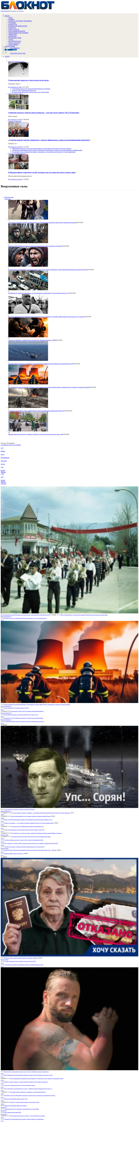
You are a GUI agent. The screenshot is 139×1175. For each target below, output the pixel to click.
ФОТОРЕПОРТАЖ (14, 41)
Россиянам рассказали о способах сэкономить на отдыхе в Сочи (21, 714)
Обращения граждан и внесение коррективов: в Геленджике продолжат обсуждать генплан (41, 148)
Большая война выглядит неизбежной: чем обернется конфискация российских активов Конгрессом (40, 363)
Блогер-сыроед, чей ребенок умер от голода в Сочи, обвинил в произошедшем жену (26, 1071)
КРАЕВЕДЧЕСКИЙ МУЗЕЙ (17, 26)
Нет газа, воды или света (16, 61)
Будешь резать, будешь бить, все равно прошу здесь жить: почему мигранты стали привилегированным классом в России (47, 269)
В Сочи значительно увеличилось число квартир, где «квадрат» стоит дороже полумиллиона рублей (36, 1078)
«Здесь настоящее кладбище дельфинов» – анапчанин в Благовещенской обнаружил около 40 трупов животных (40, 813)
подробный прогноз (7, 445)
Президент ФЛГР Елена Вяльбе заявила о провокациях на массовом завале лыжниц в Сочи (28, 819)
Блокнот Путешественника (17, 153)
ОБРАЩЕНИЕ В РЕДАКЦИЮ (18, 33)
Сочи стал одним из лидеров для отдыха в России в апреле (19, 1085)
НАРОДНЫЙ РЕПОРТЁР (16, 31)
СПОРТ (10, 39)
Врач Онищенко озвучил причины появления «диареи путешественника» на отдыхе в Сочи (28, 1075)
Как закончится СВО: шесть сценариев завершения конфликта (27, 711)
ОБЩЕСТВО (12, 34)
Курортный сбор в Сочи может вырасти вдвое (16, 708)
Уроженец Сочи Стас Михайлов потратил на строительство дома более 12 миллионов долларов (29, 1095)
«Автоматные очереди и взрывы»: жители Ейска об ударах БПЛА (21, 1109)
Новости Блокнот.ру (6, 616)
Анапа (2, 814)
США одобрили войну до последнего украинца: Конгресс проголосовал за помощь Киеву (84, 615)
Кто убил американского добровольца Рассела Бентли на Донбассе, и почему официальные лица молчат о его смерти (46, 316)
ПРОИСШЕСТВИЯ (14, 38)
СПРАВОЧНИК (10, 46)
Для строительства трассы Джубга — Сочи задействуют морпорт (27, 1115)
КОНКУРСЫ (12, 24)
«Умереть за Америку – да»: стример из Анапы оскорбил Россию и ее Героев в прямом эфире (29, 823)
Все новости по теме (15, 87)
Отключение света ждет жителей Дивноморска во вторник (31, 89)
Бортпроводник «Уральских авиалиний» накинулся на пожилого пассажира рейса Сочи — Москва (30, 850)
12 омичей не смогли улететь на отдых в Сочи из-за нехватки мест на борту (24, 721)
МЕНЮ (7, 16)
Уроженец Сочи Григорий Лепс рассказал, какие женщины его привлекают (24, 1119)
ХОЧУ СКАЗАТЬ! (14, 43)
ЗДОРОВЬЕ (12, 22)
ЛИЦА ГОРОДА (13, 29)
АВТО (10, 17)
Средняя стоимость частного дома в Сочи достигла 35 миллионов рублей (23, 840)
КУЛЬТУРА (12, 28)
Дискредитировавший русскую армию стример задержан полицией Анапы (30, 816)
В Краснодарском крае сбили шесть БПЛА (15, 1105)
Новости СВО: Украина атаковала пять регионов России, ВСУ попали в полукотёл (35, 246)
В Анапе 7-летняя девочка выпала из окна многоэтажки (24, 1102)
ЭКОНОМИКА (13, 44)
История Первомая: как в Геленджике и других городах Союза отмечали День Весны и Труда (25, 615)
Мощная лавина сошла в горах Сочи (13, 853)
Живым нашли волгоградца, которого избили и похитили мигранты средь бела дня (35, 434)
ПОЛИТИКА (12, 36)
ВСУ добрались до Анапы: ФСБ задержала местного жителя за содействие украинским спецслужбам (31, 843)
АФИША (11, 19)
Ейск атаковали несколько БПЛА (12, 1112)
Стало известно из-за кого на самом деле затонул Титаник (19, 809)
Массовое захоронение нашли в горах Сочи (15, 1099)
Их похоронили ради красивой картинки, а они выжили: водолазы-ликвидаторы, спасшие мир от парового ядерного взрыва (48, 387)
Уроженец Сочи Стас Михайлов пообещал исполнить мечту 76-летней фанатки (25, 618)
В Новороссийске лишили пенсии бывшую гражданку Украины (21, 958)
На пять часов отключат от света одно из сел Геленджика (30, 92)
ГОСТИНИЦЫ (15, 48)
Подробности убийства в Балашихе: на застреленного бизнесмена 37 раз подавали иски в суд (38, 293)
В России (8, 199)
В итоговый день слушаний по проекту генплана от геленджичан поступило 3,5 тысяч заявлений (43, 152)
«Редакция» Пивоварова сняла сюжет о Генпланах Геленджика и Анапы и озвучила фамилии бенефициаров (47, 150)
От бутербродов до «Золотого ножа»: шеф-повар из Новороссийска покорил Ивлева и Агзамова (36, 833)
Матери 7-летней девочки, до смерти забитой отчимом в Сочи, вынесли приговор (26, 1082)
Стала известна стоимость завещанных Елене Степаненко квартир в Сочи (23, 964)
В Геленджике (9, 197)
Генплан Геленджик (14, 121)
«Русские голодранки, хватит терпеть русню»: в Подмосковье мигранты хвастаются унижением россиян (42, 222)
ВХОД (7, 56)
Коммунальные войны (15, 94)
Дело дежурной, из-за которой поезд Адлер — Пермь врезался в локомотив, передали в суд (28, 1088)
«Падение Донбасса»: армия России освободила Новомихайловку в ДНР (32, 340)
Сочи (2, 620)
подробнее (17, 445)
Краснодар (4, 1107)
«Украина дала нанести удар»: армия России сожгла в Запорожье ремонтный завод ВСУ (36, 411)
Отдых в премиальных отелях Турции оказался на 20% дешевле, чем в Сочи (24, 829)
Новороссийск (4, 835)
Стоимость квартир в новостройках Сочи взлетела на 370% (20, 961)
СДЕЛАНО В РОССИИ (17, 53)
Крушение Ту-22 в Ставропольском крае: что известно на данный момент (23, 718)
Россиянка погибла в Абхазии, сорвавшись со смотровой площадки (27, 1092)
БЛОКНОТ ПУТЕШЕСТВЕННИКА (20, 21)
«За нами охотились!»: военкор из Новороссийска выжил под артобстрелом (24, 846)
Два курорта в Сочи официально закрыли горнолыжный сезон (27, 826)
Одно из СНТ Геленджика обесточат (24, 90)
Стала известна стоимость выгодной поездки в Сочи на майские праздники (31, 836)
